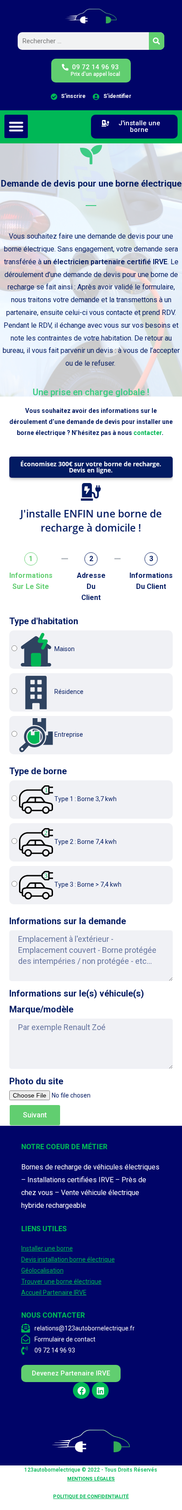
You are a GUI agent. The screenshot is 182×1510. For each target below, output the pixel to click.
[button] (16, 126)
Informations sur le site (31, 581)
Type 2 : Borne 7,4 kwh (85, 841)
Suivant (35, 1115)
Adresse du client (91, 586)
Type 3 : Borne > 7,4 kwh (87, 884)
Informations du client (151, 581)
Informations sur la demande (67, 921)
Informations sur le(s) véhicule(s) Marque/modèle (76, 1001)
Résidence (68, 691)
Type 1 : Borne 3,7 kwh (85, 798)
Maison (64, 648)
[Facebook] (81, 1390)
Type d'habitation (43, 621)
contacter (147, 432)
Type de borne (38, 771)
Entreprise (68, 734)
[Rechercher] (156, 41)
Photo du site (36, 1081)
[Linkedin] (100, 1390)
